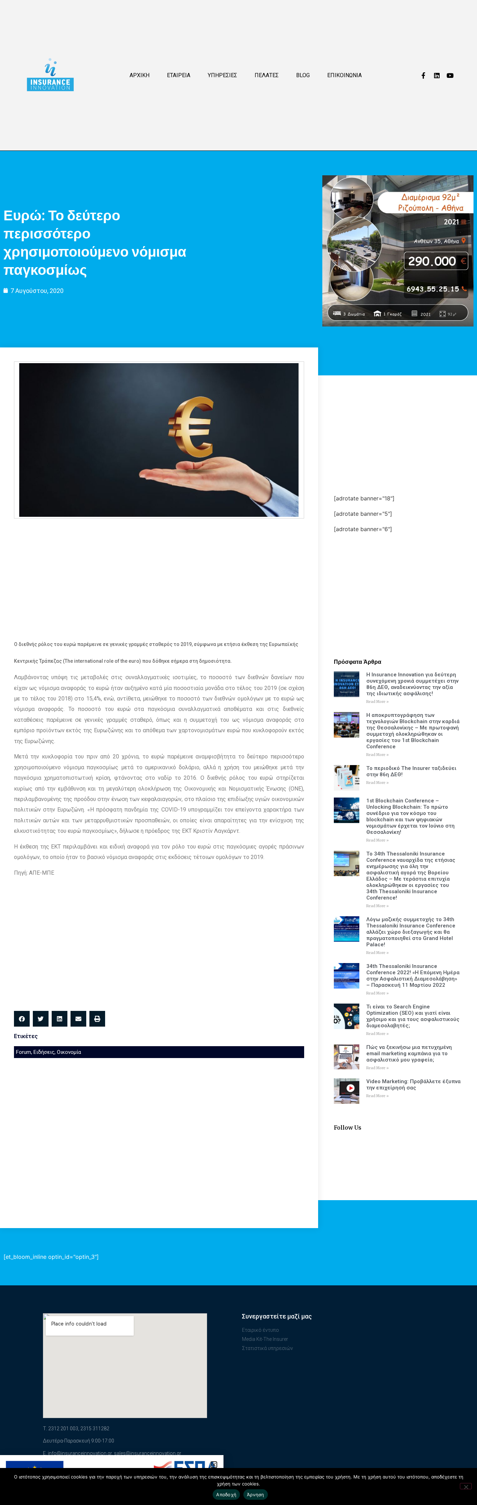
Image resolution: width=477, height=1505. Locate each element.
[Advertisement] (159, 574)
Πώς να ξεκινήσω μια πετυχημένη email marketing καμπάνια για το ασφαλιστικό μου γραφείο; (409, 1053)
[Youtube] (450, 75)
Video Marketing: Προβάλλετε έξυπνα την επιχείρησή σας (413, 1084)
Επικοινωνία (344, 75)
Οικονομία (69, 1052)
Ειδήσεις (44, 1052)
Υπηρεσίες (222, 75)
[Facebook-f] (423, 75)
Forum (23, 1052)
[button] (22, 1019)
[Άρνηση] (466, 1486)
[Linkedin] (437, 75)
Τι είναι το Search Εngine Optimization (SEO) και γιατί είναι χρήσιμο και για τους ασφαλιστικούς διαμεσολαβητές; (413, 1016)
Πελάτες (267, 75)
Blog (303, 75)
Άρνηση (255, 1494)
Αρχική (139, 75)
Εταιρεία (178, 75)
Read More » (377, 701)
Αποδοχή (226, 1494)
